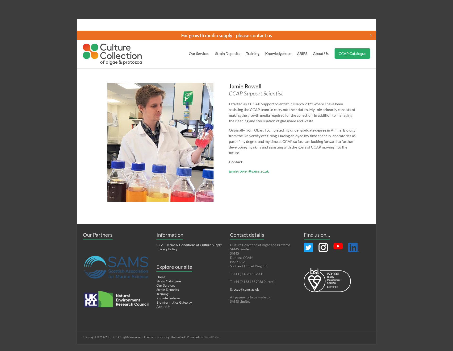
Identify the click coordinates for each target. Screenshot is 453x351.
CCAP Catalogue (352, 53)
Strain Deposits (227, 53)
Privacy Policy (166, 249)
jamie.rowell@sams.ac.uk (249, 171)
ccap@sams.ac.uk (246, 289)
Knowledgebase (278, 53)
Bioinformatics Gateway (174, 302)
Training (252, 53)
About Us (321, 53)
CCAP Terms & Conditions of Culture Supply (189, 245)
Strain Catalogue (168, 281)
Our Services (199, 53)
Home (160, 277)
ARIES (302, 53)
